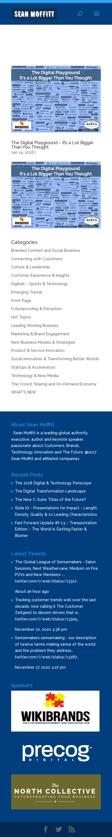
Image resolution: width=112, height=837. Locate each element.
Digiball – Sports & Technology (39, 284)
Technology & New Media (34, 376)
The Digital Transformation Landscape (50, 491)
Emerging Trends (26, 292)
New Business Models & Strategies (43, 342)
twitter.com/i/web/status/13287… (47, 657)
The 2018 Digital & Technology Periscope (53, 483)
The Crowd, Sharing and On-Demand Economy (54, 384)
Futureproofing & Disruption (36, 309)
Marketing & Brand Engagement (40, 334)
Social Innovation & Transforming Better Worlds (55, 359)
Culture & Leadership (30, 267)
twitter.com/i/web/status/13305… (47, 619)
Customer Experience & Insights (40, 275)
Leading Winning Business (34, 325)
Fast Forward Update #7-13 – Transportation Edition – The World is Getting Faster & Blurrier (56, 529)
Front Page (21, 300)
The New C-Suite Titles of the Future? (50, 499)
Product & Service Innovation (38, 350)
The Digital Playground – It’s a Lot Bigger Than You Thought (52, 145)
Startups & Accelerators (33, 367)
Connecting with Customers (37, 259)
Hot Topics (21, 317)
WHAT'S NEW (23, 392)
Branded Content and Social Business (45, 250)
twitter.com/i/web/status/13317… (46, 581)
